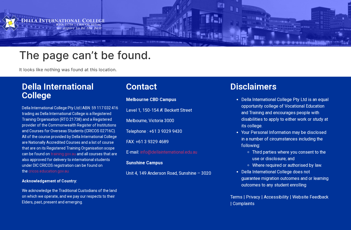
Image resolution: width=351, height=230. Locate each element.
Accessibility (276, 197)
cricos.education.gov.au (49, 171)
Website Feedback (310, 197)
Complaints (243, 203)
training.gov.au (63, 154)
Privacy (253, 197)
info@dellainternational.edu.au (168, 152)
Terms (236, 197)
